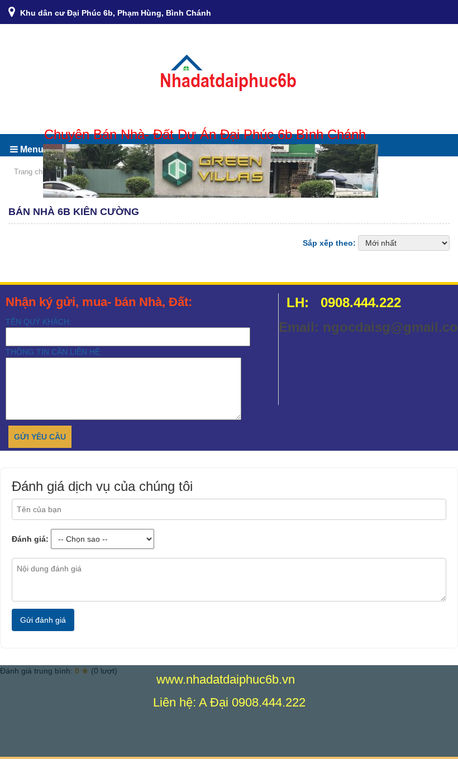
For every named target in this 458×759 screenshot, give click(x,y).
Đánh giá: (30, 538)
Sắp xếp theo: (329, 242)
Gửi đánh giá (43, 619)
